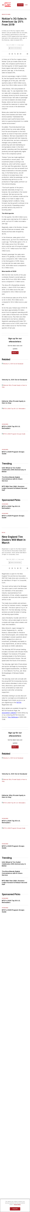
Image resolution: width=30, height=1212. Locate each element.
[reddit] (18, 54)
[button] (3, 5)
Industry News (6, 14)
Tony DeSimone (13, 717)
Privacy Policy (17, 1204)
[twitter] (15, 54)
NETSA (18, 702)
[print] (27, 54)
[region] (15, 1205)
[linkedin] (12, 54)
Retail (3, 532)
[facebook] (9, 54)
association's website (9, 713)
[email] (20, 54)
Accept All (15, 1208)
